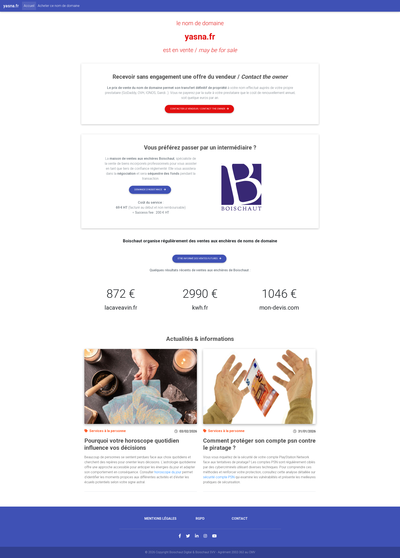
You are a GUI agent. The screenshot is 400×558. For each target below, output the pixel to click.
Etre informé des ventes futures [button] (198, 258)
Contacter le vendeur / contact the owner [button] (197, 108)
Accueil (30, 6)
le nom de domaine (200, 23)
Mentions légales (160, 519)
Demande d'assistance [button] (148, 189)
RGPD (200, 519)
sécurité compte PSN (219, 477)
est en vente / (200, 50)
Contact (240, 519)
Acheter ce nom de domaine (59, 6)
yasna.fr (200, 37)
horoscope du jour (167, 472)
